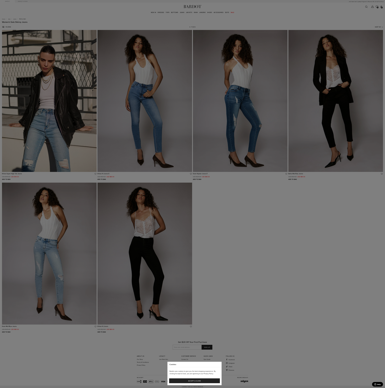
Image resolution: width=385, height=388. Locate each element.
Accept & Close (194, 381)
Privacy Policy (208, 374)
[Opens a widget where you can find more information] (377, 384)
